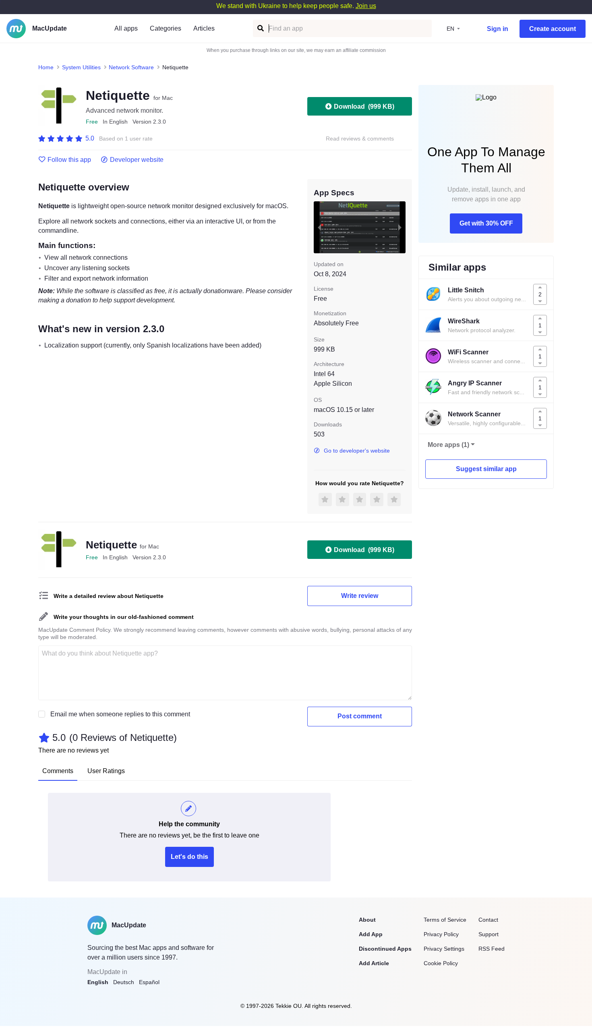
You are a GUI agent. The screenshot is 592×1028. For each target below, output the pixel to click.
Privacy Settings (444, 948)
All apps (126, 28)
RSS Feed (491, 948)
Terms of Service (445, 919)
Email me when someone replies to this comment (120, 714)
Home (46, 67)
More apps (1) (448, 445)
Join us (366, 6)
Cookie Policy (441, 963)
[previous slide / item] (319, 227)
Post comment (359, 716)
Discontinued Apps (385, 948)
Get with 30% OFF (486, 223)
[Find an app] (260, 28)
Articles (204, 28)
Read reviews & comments (360, 138)
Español (149, 982)
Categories (165, 28)
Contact (488, 919)
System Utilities (81, 67)
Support (488, 934)
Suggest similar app (486, 469)
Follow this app (69, 160)
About (367, 919)
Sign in (497, 29)
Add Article (374, 963)
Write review (359, 596)
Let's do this (189, 856)
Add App (371, 934)
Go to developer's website (357, 450)
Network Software (131, 67)
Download (364, 106)
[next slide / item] (400, 227)
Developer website (137, 160)
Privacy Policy (441, 934)
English (97, 982)
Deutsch (123, 982)
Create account (552, 29)
